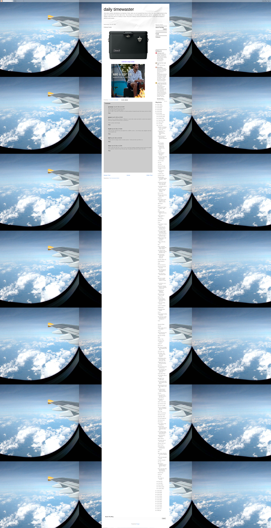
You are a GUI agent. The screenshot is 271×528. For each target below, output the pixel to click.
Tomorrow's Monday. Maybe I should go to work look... (162, 287)
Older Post (149, 175)
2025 (158, 106)
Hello (159, 337)
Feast (159, 222)
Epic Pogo (160, 411)
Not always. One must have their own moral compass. (161, 355)
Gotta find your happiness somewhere (161, 291)
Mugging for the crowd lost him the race (162, 213)
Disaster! (160, 151)
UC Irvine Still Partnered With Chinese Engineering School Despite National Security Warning (161, 86)
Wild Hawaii (160, 203)
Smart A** (160, 343)
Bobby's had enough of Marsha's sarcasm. (162, 239)
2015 (158, 499)
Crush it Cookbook (161, 305)
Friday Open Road (161, 373)
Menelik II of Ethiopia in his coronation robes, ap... (162, 128)
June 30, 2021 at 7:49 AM (117, 128)
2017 (158, 496)
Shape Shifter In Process (161, 216)
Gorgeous (160, 197)
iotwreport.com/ (160, 52)
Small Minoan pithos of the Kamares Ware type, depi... (162, 359)
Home (128, 175)
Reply (109, 113)
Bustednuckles (160, 98)
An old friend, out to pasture (162, 284)
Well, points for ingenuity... (161, 399)
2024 (158, 107)
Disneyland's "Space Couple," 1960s (162, 208)
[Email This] (122, 100)
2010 (158, 508)
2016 (158, 497)
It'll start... (160, 162)
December (160, 114)
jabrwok (110, 117)
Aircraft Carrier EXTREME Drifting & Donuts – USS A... (162, 179)
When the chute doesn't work (161, 295)
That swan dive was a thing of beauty (162, 333)
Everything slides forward (161, 310)
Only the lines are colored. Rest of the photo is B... (161, 228)
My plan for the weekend (161, 341)
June (159, 125)
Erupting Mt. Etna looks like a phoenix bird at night (161, 133)
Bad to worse (160, 193)
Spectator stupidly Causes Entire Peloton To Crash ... (162, 280)
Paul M (109, 128)
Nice (159, 244)
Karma (159, 312)
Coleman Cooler (161, 175)
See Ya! (159, 476)
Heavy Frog (160, 297)
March (159, 485)
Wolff (109, 137)
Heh (158, 141)
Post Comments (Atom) (114, 178)
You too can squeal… (161, 99)
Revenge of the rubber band (161, 379)
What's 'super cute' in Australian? (162, 328)
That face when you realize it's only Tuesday (162, 190)
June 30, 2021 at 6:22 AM (119, 106)
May (159, 481)
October (160, 118)
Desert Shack (160, 445)
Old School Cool (161, 420)
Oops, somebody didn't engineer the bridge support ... (162, 247)
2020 (158, 490)
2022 (158, 111)
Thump (159, 330)
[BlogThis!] (123, 100)
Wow (159, 210)
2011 (158, 506)
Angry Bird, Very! (161, 416)
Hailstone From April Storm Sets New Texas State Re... (162, 183)
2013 (158, 503)
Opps (159, 263)
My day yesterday (161, 335)
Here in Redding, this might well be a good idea (162, 370)
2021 (158, 113)
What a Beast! (161, 438)
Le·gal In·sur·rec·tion (161, 83)
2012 (158, 505)
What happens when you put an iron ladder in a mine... (162, 200)
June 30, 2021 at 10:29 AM (116, 137)
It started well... (161, 173)
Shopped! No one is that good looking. (162, 363)
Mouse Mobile (161, 218)
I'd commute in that (162, 403)
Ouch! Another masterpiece (161, 144)
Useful (159, 205)
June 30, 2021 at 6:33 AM (117, 117)
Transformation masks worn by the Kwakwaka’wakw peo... (162, 428)
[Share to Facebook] (126, 100)
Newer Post (107, 175)
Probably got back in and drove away (162, 235)
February (160, 486)
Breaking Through (161, 166)
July (159, 123)
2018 (158, 494)
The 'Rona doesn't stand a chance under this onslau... (162, 390)
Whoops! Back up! (161, 443)
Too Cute (160, 164)
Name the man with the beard (162, 267)
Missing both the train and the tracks (162, 367)
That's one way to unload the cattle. (162, 274)
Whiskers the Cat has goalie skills (162, 195)
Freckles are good (161, 460)
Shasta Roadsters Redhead (161, 436)
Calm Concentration (162, 412)
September (160, 120)
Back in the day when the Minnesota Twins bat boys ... (162, 469)
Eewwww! (160, 220)
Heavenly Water (161, 324)
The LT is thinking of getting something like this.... (162, 408)
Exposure (160, 474)
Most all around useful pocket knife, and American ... (161, 256)
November (160, 116)
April (159, 483)
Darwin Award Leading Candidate (162, 314)
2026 (158, 104)
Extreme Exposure (161, 264)
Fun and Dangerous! (162, 418)
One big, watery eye (162, 259)
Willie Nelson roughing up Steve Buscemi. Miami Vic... (162, 465)
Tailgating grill (160, 307)
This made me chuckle (161, 479)
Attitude (159, 326)
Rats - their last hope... (161, 65)
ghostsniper (110, 106)
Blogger (137, 523)
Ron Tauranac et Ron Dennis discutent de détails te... (162, 318)
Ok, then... (160, 461)
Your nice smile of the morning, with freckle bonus (162, 157)
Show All (165, 101)
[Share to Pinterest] (127, 100)
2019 (158, 492)
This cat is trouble (161, 405)
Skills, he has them (162, 401)
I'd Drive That (160, 339)
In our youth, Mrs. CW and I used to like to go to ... (162, 396)
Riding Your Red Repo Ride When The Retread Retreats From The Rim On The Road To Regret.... (161, 70)
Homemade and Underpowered (161, 447)
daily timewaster (119, 9)
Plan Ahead (160, 421)
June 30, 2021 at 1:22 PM (117, 145)
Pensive (159, 393)
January (160, 488)
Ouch (159, 320)
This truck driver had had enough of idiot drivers (162, 382)
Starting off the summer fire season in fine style (161, 147)
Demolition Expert (161, 414)
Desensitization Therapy (161, 171)
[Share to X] (124, 100)
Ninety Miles (159, 67)
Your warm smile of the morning (162, 441)
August (159, 121)
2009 (158, 510)
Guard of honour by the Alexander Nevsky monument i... (162, 138)
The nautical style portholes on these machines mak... (162, 251)
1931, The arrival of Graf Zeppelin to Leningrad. (162, 270)
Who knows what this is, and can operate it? (162, 454)
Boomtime (160, 365)
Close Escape (161, 160)
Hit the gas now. (161, 351)
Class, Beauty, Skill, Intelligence (162, 424)
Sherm (109, 145)
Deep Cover (160, 345)
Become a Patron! (159, 24)
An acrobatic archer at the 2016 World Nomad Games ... (162, 432)
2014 (158, 501)
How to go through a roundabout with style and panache (162, 232)
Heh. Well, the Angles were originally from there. (162, 348)
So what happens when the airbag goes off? (161, 299)
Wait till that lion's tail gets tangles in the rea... (162, 386)
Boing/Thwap (160, 472)
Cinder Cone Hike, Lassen (161, 303)
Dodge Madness (161, 261)
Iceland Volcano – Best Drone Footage (161, 153)
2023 (158, 109)
